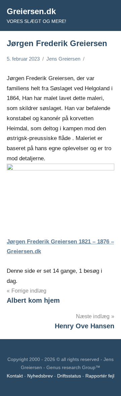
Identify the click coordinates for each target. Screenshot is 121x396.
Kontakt (15, 375)
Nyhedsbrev (40, 375)
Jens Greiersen (63, 59)
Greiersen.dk (31, 11)
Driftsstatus (69, 375)
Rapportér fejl (99, 375)
